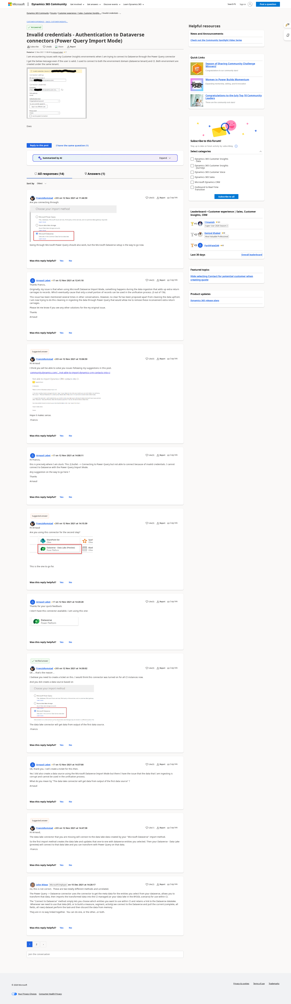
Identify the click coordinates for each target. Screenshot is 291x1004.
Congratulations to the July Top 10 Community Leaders (234, 97)
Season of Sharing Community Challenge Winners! (230, 65)
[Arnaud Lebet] (32, 280)
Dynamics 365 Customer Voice (210, 172)
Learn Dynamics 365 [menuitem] (132, 4)
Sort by (30, 183)
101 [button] (218, 222)
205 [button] (57, 198)
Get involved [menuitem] (76, 4)
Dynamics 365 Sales (205, 177)
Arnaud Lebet (58, 52)
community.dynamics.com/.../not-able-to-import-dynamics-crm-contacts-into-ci (70, 372)
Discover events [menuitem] (111, 4)
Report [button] (73, 47)
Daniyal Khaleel (212, 233)
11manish (209, 222)
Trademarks (274, 983)
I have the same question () (72, 145)
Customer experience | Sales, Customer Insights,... (79, 13)
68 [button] (224, 233)
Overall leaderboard (251, 254)
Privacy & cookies (241, 983)
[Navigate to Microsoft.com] (16, 4)
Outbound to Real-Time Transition (206, 188)
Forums (53, 13)
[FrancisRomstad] (32, 198)
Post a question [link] (268, 4)
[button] (231, 4)
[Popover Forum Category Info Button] (236, 146)
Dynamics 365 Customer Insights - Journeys (211, 166)
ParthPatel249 (211, 245)
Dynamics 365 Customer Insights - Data (211, 160)
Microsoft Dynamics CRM (207, 182)
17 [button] (66, 52)
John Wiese (42, 884)
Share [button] (60, 47)
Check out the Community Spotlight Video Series (216, 40)
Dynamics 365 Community (49, 4)
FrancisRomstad (44, 198)
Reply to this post (39, 145)
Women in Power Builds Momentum (227, 79)
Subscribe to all (226, 196)
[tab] (49, 175)
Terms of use (259, 983)
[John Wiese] (32, 884)
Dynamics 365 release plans (205, 300)
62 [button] (223, 245)
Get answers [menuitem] (92, 4)
